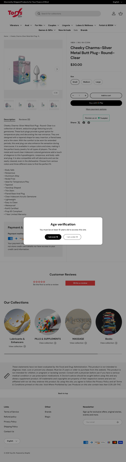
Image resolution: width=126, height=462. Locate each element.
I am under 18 (72, 237)
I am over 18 (53, 237)
